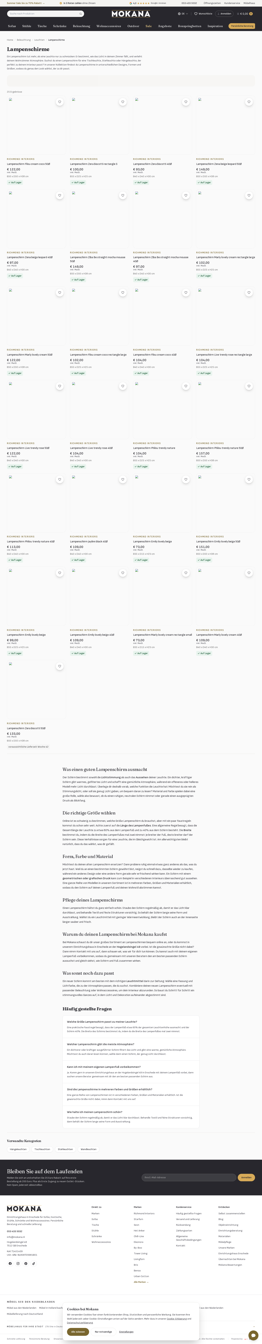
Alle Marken (141, 1282)
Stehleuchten (65, 1149)
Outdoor (133, 26)
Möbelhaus (249, 3)
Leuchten (39, 39)
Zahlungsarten (184, 1230)
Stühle (26, 26)
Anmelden (246, 1177)
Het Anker (139, 1230)
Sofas (12, 26)
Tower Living (140, 1253)
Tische (42, 26)
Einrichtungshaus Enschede (233, 1253)
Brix (136, 1264)
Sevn (136, 1224)
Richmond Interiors (144, 1213)
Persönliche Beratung (242, 26)
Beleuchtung (81, 26)
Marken (95, 1213)
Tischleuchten (42, 1149)
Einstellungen (126, 1331)
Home (10, 39)
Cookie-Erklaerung (177, 1318)
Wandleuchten (88, 1149)
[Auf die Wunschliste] (60, 102)
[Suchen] (81, 14)
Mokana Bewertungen (230, 1264)
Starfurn (138, 1219)
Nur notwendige (103, 1331)
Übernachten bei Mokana (232, 1259)
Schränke (59, 26)
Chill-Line (139, 1236)
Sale (149, 26)
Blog (221, 1219)
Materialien (224, 1236)
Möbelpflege (225, 1242)
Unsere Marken (227, 1247)
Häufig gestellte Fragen (189, 1213)
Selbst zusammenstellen (232, 1213)
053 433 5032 (14, 1231)
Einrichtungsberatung (230, 1230)
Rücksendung (183, 1224)
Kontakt (180, 1245)
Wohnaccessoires (109, 26)
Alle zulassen (78, 1331)
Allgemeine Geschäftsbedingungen (188, 1238)
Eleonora (138, 1242)
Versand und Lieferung (188, 1219)
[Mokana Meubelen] (131, 13)
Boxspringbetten (189, 26)
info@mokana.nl (16, 1237)
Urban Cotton (141, 1276)
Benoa (137, 1270)
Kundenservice (232, 3)
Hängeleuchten (18, 1149)
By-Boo (138, 1247)
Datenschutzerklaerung (80, 1322)
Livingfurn (139, 1259)
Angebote (165, 26)
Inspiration (215, 26)
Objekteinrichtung (228, 1224)
